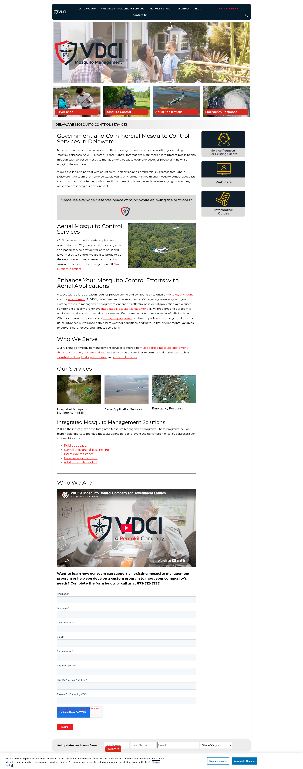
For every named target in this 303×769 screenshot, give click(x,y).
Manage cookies (218, 761)
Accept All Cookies (244, 761)
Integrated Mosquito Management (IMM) (72, 411)
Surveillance (64, 112)
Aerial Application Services (123, 409)
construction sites (125, 357)
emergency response (117, 318)
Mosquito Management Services (122, 8)
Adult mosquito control (80, 462)
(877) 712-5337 (227, 8)
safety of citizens (182, 294)
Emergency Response (221, 112)
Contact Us (140, 15)
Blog (198, 8)
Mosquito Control (118, 112)
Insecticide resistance (79, 454)
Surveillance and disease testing (86, 449)
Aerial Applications (169, 112)
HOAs (85, 357)
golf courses (98, 357)
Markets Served (160, 8)
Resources (183, 8)
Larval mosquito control (80, 458)
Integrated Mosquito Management (124, 308)
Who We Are (87, 8)
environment (76, 299)
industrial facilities (68, 357)
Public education (76, 445)
